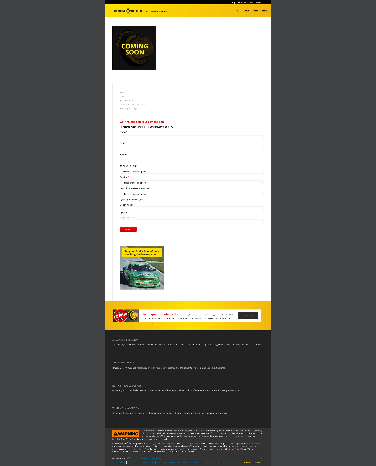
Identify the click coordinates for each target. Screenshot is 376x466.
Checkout (260, 2)
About (122, 96)
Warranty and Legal (128, 108)
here (175, 451)
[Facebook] (257, 457)
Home (122, 92)
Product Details (126, 100)
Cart (252, 2)
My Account (242, 2)
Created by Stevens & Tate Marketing (146, 458)
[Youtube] (261, 457)
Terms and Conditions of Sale (133, 104)
